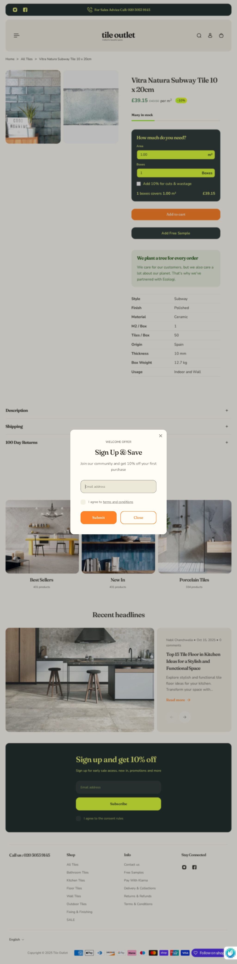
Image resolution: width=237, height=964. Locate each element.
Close (138, 517)
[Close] (160, 436)
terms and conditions (118, 502)
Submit (98, 517)
